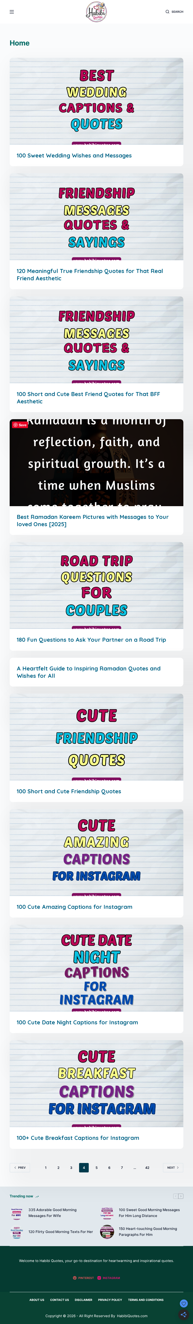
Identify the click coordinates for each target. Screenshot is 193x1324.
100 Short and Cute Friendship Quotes (69, 791)
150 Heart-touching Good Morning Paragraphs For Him (148, 1231)
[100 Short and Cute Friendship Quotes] (96, 737)
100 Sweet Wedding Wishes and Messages (74, 155)
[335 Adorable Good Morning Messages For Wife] (17, 1213)
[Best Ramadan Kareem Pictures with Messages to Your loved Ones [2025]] (96, 462)
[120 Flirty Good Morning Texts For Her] (17, 1232)
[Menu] (12, 12)
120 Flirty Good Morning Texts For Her (60, 1231)
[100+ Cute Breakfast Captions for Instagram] (96, 1083)
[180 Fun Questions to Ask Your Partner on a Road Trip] (96, 585)
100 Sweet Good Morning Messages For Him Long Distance (149, 1213)
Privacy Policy (110, 1300)
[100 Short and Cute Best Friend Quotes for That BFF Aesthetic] (96, 339)
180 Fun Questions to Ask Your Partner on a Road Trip (91, 639)
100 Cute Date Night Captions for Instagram (77, 1022)
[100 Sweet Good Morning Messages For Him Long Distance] (107, 1213)
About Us (36, 1300)
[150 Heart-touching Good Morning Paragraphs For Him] (107, 1232)
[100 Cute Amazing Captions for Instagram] (96, 852)
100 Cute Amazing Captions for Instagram (75, 906)
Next (171, 1167)
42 (147, 1168)
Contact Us (59, 1300)
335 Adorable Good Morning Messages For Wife (52, 1213)
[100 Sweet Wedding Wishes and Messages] (96, 101)
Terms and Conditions (146, 1300)
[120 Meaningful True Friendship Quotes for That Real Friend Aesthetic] (96, 216)
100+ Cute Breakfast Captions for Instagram (78, 1137)
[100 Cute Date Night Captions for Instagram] (96, 968)
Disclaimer (83, 1300)
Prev (22, 1167)
